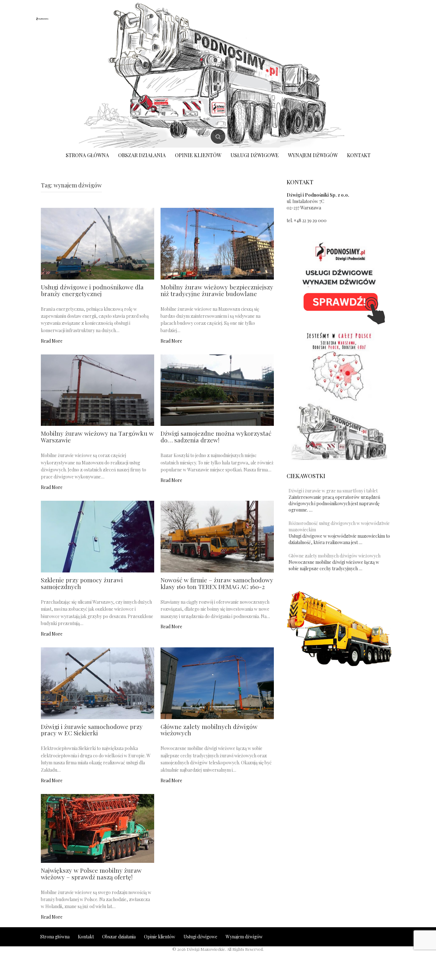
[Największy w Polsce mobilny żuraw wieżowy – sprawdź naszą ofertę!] (97, 828)
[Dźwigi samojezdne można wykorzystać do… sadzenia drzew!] (217, 390)
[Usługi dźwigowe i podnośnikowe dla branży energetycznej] (97, 243)
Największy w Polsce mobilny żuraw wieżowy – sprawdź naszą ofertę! (91, 873)
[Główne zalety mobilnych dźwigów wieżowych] (217, 683)
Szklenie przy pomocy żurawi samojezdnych (82, 583)
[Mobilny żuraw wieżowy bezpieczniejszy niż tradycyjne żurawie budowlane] (217, 243)
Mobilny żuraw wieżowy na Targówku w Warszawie (97, 436)
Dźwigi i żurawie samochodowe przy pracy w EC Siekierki (92, 729)
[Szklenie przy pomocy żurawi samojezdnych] (97, 536)
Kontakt (359, 155)
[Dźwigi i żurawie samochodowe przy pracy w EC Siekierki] (97, 683)
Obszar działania (142, 155)
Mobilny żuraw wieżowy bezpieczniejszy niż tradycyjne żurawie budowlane (217, 290)
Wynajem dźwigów (313, 155)
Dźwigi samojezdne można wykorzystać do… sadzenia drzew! (216, 436)
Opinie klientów (198, 155)
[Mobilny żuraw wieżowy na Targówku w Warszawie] (97, 390)
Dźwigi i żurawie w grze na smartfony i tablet (333, 491)
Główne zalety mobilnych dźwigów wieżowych (209, 729)
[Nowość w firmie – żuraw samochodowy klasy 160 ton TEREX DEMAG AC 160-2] (217, 536)
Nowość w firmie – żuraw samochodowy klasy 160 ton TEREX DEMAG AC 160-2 (217, 583)
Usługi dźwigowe (254, 155)
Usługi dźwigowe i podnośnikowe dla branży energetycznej (92, 290)
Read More (52, 341)
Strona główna (87, 155)
